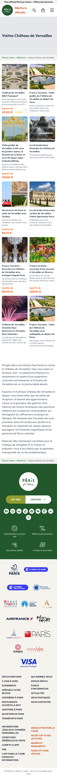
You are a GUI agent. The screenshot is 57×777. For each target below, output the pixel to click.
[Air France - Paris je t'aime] (19, 618)
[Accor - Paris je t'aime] (46, 603)
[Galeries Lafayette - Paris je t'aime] (44, 618)
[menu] (52, 10)
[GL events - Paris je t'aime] (37, 633)
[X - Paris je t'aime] (28, 517)
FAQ (4, 749)
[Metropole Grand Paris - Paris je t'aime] (41, 587)
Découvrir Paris (11, 676)
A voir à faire (10, 681)
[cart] (43, 10)
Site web (15, 499)
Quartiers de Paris (13, 714)
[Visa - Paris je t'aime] (28, 663)
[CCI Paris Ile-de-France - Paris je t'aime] (36, 569)
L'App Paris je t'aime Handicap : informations (13, 757)
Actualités (37, 693)
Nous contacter (41, 702)
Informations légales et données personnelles (13, 729)
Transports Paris (12, 718)
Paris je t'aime (8, 57)
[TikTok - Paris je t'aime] (25, 511)
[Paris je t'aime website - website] (7, 10)
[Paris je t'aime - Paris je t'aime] (28, 481)
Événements (9, 685)
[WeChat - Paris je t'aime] (38, 511)
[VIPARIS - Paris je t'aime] (18, 648)
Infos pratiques (40, 697)
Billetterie (21, 57)
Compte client (10, 745)
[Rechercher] (34, 10)
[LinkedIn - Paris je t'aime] (19, 511)
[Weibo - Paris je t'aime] (50, 511)
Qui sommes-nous (41, 676)
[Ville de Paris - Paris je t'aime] (14, 569)
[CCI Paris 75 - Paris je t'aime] (18, 587)
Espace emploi (39, 681)
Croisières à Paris (12, 697)
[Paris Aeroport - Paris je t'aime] (14, 633)
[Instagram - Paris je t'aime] (12, 511)
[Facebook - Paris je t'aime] (6, 511)
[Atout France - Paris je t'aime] (10, 603)
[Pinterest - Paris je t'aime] (31, 511)
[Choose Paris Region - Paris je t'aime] (28, 603)
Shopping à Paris (12, 709)
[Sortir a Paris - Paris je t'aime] (35, 648)
